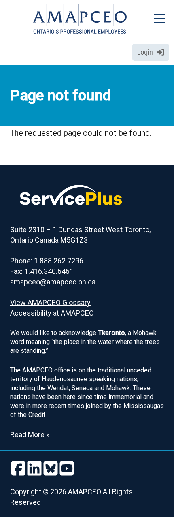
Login (145, 52)
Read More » (29, 434)
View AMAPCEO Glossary (50, 302)
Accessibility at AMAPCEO (52, 313)
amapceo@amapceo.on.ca (52, 282)
